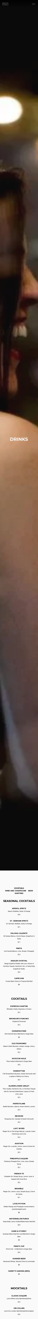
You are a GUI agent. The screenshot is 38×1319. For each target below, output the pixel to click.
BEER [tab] (30, 891)
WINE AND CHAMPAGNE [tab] (15, 891)
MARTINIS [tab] (19, 893)
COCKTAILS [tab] (19, 888)
